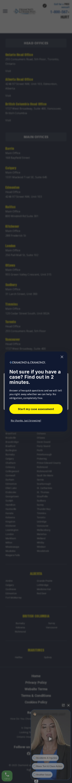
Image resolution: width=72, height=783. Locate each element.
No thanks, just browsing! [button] (26, 420)
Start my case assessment (36, 409)
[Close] (62, 357)
